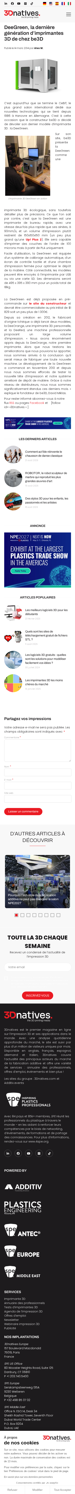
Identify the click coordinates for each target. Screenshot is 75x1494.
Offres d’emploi (15, 1316)
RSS (11, 403)
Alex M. (38, 48)
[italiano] (69, 3)
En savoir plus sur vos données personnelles (28, 1477)
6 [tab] (46, 915)
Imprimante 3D (14, 1299)
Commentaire (12, 737)
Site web (8, 793)
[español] (57, 3)
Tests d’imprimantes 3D (21, 1307)
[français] (63, 3)
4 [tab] (34, 915)
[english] (50, 3)
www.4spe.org (38, 1141)
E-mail (8, 779)
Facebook (37, 403)
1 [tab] (16, 915)
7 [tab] (52, 915)
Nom (7, 766)
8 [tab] (58, 915)
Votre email (16, 967)
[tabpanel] (37, 881)
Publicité (10, 1328)
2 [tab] (22, 915)
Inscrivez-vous (37, 995)
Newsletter (11, 1320)
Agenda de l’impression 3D (23, 1311)
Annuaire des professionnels (24, 1303)
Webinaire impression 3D (22, 1324)
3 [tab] (28, 915)
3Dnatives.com (45, 1079)
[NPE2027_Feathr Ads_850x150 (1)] (37, 423)
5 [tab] (40, 915)
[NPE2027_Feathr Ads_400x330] (37, 560)
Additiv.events (14, 1083)
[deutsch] (44, 3)
